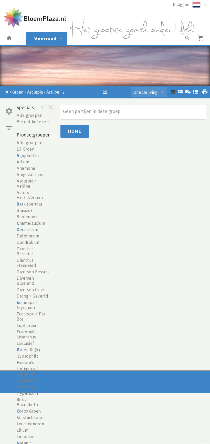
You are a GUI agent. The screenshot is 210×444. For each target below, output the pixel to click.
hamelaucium (31, 223)
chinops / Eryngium (27, 305)
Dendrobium (28, 242)
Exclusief (25, 343)
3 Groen (25, 149)
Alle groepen (29, 115)
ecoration (27, 229)
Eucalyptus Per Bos (31, 316)
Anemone (26, 168)
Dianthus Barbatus (25, 251)
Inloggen (181, 4)
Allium (23, 161)
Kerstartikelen (31, 417)
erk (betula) (29, 204)
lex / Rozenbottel (29, 402)
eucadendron (30, 423)
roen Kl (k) (28, 349)
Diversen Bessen (33, 271)
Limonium (26, 436)
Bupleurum (27, 216)
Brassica (25, 210)
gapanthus (28, 155)
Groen (17, 92)
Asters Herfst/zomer (30, 195)
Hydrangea (27, 386)
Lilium (22, 430)
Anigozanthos (30, 174)
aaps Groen (29, 411)
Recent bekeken (33, 121)
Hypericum (27, 393)
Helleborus (27, 380)
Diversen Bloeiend (25, 281)
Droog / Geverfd (32, 296)
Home (74, 131)
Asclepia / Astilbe (43, 92)
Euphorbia (26, 325)
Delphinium (28, 235)
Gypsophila (27, 356)
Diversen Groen (32, 289)
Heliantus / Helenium (27, 371)
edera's (25, 362)
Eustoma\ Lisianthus (26, 334)
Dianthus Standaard (26, 263)
